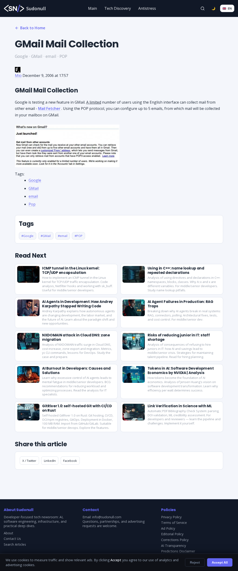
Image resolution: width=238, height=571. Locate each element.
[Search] (202, 8)
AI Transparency (173, 545)
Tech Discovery (117, 8)
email (33, 196)
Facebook (70, 461)
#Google (27, 236)
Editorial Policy (172, 534)
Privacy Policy (171, 517)
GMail (34, 188)
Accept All (220, 562)
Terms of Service (174, 522)
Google (35, 180)
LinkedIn (50, 461)
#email (62, 236)
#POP (79, 236)
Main (92, 8)
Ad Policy (168, 528)
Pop (32, 204)
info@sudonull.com (106, 517)
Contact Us (12, 538)
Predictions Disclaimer (178, 551)
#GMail (46, 236)
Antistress (147, 8)
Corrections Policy (174, 540)
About (8, 533)
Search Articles (15, 544)
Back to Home (32, 27)
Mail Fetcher (49, 108)
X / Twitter (29, 461)
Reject (195, 562)
